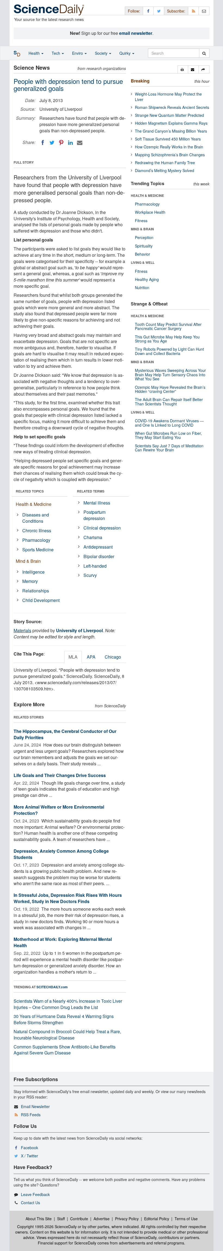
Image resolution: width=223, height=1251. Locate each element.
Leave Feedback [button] (35, 1194)
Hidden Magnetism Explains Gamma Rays (171, 123)
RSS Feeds (31, 1114)
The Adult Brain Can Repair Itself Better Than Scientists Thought (169, 401)
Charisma (92, 537)
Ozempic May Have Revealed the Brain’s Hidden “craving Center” (170, 389)
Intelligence (33, 572)
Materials (22, 630)
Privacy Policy (127, 1218)
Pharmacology (36, 540)
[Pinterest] (61, 142)
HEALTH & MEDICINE (147, 195)
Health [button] (35, 53)
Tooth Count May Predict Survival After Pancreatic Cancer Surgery (168, 326)
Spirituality (144, 246)
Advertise (102, 1218)
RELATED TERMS (90, 491)
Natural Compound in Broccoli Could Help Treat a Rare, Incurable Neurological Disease (67, 1034)
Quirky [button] (125, 53)
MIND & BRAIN (142, 229)
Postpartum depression (94, 515)
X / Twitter (29, 1155)
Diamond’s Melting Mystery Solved (164, 170)
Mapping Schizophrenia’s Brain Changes (170, 154)
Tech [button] (56, 53)
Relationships (35, 591)
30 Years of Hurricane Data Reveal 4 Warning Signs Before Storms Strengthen (64, 1019)
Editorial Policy (156, 1218)
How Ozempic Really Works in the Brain (169, 146)
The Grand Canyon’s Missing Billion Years (171, 131)
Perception (144, 237)
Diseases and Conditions (35, 518)
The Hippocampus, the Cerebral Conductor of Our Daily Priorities (65, 734)
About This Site (39, 1218)
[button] (183, 69)
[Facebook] (42, 142)
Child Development (41, 600)
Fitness (141, 220)
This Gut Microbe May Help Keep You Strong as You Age (167, 339)
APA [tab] (91, 657)
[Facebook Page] (148, 11)
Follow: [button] (134, 11)
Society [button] (102, 53)
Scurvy (90, 575)
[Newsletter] (204, 11)
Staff (61, 1218)
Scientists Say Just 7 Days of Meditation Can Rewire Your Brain (169, 447)
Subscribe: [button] (176, 11)
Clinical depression (102, 528)
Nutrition (142, 287)
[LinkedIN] (70, 142)
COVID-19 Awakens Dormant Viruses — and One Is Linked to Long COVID (169, 422)
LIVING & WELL (142, 262)
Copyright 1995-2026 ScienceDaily (47, 1226)
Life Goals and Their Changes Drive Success (60, 775)
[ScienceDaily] (49, 9)
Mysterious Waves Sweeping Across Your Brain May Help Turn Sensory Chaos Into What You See (170, 374)
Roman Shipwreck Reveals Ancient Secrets (172, 107)
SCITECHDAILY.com (52, 986)
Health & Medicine (33, 504)
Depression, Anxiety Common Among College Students (61, 854)
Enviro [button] (78, 53)
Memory (30, 581)
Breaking (140, 81)
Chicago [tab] (113, 657)
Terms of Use (186, 1218)
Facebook (29, 1147)
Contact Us (30, 1202)
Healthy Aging (147, 279)
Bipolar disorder (98, 556)
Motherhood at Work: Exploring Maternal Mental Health (63, 942)
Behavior (142, 254)
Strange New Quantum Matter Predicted (169, 115)
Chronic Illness (36, 530)
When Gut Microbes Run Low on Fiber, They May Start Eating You (168, 435)
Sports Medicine (38, 549)
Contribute (79, 1218)
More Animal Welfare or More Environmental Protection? (59, 810)
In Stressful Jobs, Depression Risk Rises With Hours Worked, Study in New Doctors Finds (68, 898)
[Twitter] (52, 142)
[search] (204, 53)
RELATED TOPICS (30, 491)
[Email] (79, 142)
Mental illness (96, 503)
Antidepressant (98, 547)
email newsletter (135, 33)
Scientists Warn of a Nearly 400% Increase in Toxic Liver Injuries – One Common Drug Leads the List (68, 1004)
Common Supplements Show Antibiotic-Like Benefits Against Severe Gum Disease (65, 1050)
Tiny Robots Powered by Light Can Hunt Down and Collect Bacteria (169, 351)
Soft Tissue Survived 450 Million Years (168, 139)
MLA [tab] (73, 657)
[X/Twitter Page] (158, 11)
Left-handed (95, 566)
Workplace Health (150, 212)
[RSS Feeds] (193, 11)
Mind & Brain (28, 561)
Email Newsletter (35, 1106)
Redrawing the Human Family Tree (165, 162)
